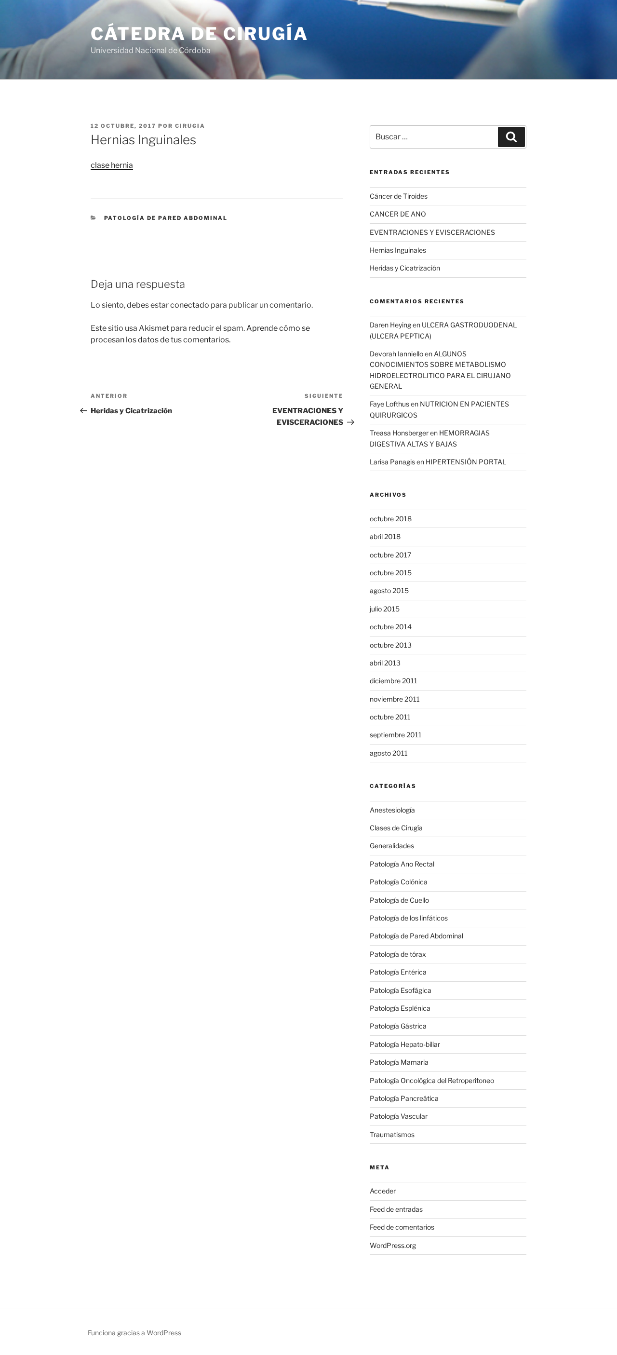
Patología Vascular (399, 1116)
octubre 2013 (391, 645)
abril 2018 (385, 536)
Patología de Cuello (399, 900)
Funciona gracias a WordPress (134, 1332)
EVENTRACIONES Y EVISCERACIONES (432, 232)
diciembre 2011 (393, 681)
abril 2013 (385, 663)
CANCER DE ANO (398, 214)
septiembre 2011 (396, 735)
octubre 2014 (391, 627)
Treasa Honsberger (399, 433)
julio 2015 (385, 609)
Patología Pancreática (404, 1098)
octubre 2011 (390, 717)
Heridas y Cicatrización (405, 268)
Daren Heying (390, 325)
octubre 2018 (391, 519)
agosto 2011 (389, 753)
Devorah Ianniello (396, 354)
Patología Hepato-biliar (405, 1044)
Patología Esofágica (400, 990)
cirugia (190, 125)
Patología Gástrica (398, 1026)
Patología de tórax (398, 954)
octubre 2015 (391, 573)
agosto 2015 (389, 590)
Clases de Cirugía (396, 828)
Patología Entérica (398, 972)
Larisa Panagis (392, 462)
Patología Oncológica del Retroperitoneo (432, 1080)
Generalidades (392, 845)
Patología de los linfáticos (409, 918)
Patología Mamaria (399, 1062)
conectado (189, 305)
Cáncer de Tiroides (399, 196)
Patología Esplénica (400, 1008)
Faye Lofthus (389, 404)
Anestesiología (392, 810)
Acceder (383, 1191)
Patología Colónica (399, 882)
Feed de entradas (396, 1209)
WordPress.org (393, 1245)
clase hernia (112, 165)
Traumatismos (392, 1134)
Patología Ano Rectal (402, 864)
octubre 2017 (390, 555)
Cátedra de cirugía (199, 33)
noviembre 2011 (395, 699)
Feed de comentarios (402, 1227)
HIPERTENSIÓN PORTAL (466, 462)
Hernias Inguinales (398, 250)
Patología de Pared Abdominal (166, 218)
